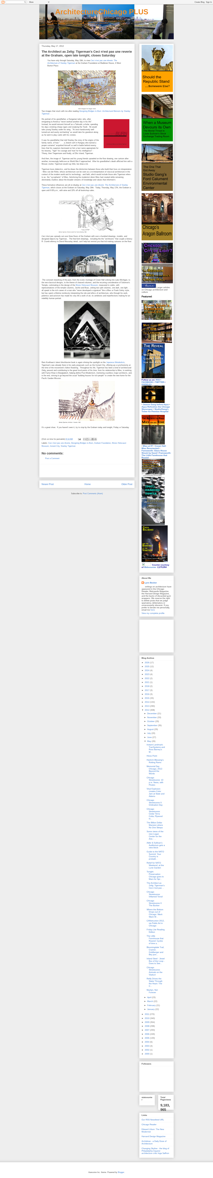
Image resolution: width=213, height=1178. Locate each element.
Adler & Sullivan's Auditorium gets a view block (156, 845)
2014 (147, 702)
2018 (147, 686)
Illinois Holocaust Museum (87, 285)
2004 (147, 1042)
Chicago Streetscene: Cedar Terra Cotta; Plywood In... (155, 814)
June (149, 737)
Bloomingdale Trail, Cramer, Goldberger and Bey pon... (155, 951)
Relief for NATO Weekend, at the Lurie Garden (155, 865)
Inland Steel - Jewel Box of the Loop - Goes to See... (156, 961)
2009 (147, 1022)
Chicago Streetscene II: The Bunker (154, 903)
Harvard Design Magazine (153, 1136)
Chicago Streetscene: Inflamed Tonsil (155, 894)
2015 (147, 698)
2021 (147, 682)
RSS (158, 380)
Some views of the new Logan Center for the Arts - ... (155, 835)
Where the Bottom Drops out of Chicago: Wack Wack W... (155, 913)
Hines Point (152, 756)
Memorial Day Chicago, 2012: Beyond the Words (155, 770)
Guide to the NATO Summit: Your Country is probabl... (155, 855)
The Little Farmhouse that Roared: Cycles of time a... (155, 939)
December (152, 713)
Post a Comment (52, 458)
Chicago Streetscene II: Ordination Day (155, 802)
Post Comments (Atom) (93, 493)
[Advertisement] (87, 470)
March (150, 1001)
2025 (147, 666)
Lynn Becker (150, 583)
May (149, 741)
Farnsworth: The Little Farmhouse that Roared (156, 455)
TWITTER (159, 382)
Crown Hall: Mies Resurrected (154, 447)
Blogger (121, 1172)
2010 (147, 1018)
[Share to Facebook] (92, 439)
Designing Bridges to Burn (82, 443)
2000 (147, 1054)
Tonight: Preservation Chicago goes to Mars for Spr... (155, 875)
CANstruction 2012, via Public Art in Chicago (155, 923)
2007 (147, 1030)
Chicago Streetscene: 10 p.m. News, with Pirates (155, 781)
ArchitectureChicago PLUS (93, 12)
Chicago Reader (149, 1124)
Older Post (126, 484)
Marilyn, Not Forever (152, 991)
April (149, 997)
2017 (147, 690)
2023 (147, 674)
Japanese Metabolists (115, 362)
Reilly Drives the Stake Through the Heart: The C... (154, 982)
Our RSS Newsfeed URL (153, 1119)
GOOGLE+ (147, 384)
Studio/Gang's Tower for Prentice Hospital (155, 410)
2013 (147, 706)
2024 (147, 670)
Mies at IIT (148, 446)
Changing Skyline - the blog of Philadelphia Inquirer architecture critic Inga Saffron (155, 1150)
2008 (147, 1026)
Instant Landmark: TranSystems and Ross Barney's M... (156, 748)
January (151, 1009)
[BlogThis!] (87, 439)
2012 (147, 710)
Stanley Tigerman (68, 446)
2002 (147, 1050)
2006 (147, 1034)
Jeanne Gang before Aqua (156, 404)
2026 (147, 662)
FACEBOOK (147, 382)
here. (153, 610)
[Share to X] (90, 439)
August (150, 729)
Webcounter (150, 567)
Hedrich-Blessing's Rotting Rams (155, 761)
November (152, 717)
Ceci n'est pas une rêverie (59, 443)
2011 (147, 1014)
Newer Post (48, 484)
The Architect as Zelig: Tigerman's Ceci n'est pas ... (156, 885)
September (152, 725)
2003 (147, 1046)
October (151, 721)
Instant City (55, 446)
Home (87, 484)
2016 (147, 694)
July (149, 733)
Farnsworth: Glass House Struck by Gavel (154, 451)
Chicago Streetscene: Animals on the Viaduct (154, 971)
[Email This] (84, 439)
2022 (147, 678)
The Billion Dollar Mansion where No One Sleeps (155, 825)
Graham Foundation (102, 443)
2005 (147, 1038)
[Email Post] (79, 439)
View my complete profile (153, 613)
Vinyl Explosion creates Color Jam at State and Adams (155, 792)
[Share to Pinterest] (95, 439)
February (151, 1005)
